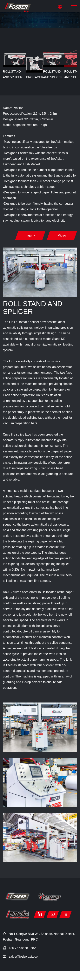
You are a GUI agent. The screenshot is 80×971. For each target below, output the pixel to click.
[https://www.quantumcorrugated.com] (49, 896)
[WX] (65, 914)
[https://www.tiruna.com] (17, 914)
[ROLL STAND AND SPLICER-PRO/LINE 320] (17, 7)
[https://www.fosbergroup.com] (17, 897)
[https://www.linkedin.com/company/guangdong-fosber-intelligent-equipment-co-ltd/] (40, 914)
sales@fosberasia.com (24, 956)
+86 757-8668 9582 (22, 948)
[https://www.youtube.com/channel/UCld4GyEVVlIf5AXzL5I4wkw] (53, 914)
